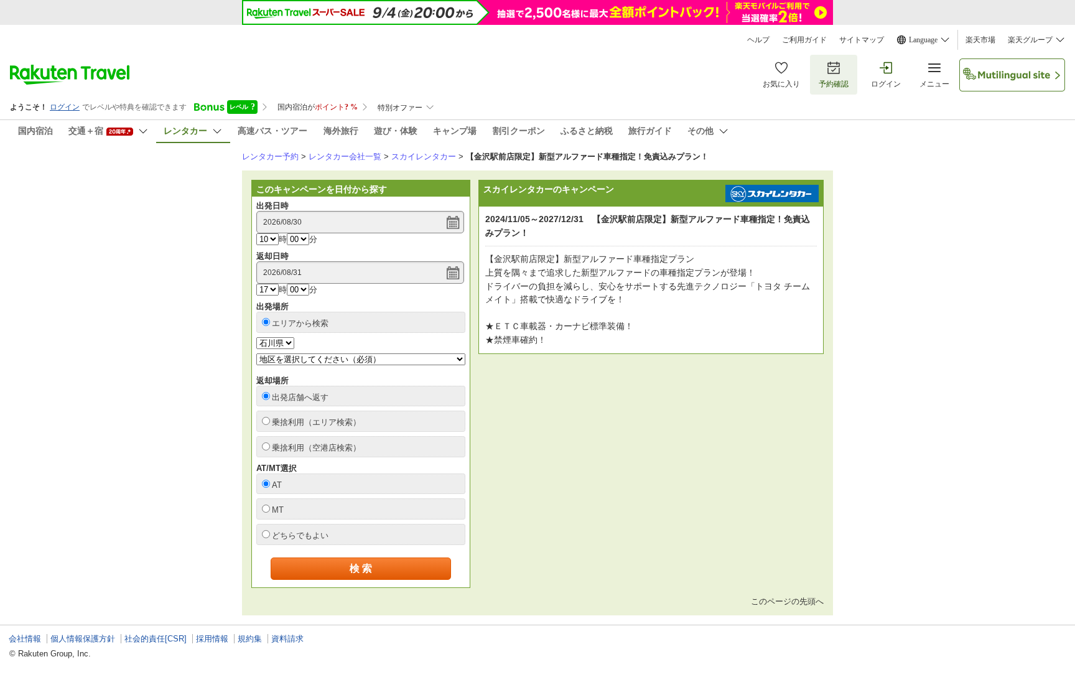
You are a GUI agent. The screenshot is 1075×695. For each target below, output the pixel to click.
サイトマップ (861, 39)
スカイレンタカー (423, 156)
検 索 (361, 568)
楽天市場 (980, 39)
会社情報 (25, 638)
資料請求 (287, 638)
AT (277, 485)
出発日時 (272, 205)
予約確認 (834, 84)
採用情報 (212, 638)
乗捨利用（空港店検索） (316, 447)
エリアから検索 (300, 323)
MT (278, 510)
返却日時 (272, 256)
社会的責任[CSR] (155, 638)
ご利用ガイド (804, 39)
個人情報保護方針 (82, 638)
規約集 (250, 638)
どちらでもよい (300, 535)
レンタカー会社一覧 (345, 156)
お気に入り (781, 84)
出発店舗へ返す (300, 397)
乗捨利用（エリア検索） (316, 422)
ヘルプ (758, 39)
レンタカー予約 (270, 156)
